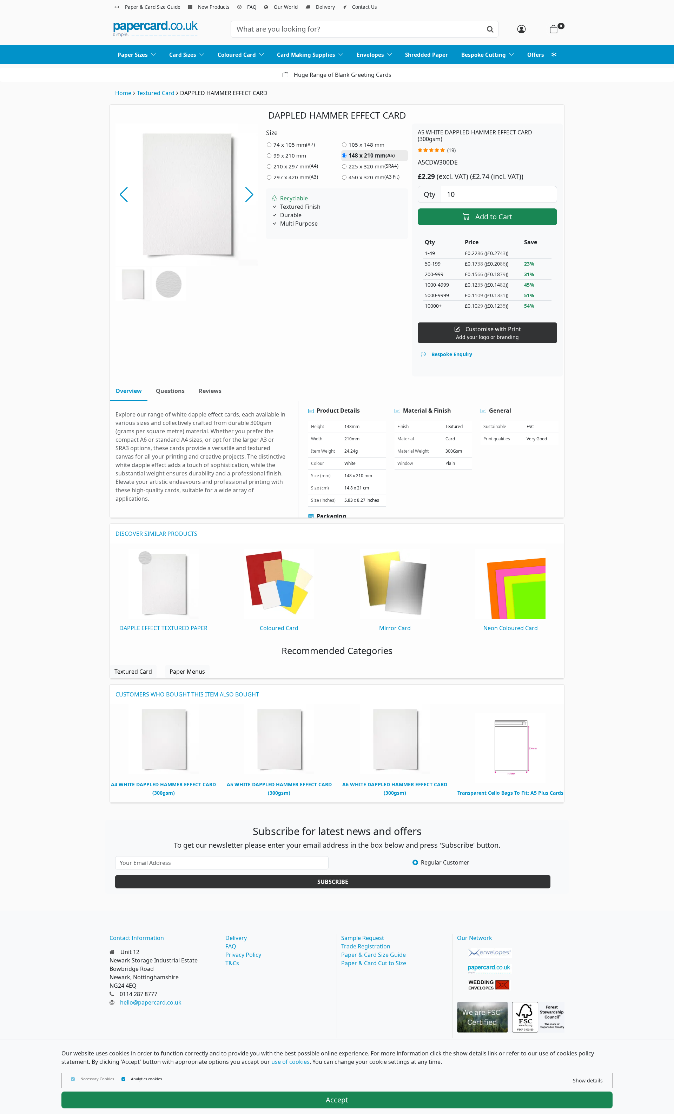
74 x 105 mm (294, 144)
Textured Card (155, 93)
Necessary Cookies (97, 1078)
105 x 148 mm (366, 144)
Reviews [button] (210, 391)
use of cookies (290, 1062)
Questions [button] (170, 391)
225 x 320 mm (373, 166)
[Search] (490, 29)
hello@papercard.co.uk (150, 1002)
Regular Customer (445, 862)
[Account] (521, 29)
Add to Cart (493, 216)
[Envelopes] (490, 953)
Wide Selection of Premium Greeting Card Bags (525, 75)
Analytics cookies (146, 1078)
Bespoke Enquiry (451, 354)
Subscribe (332, 882)
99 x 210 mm (289, 155)
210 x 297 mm (295, 166)
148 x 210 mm (372, 155)
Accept (337, 1100)
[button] (249, 194)
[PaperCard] (490, 969)
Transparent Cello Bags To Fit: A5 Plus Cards (510, 792)
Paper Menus (187, 671)
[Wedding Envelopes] (490, 985)
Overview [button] (128, 391)
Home (123, 93)
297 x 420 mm (295, 177)
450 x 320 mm (374, 177)
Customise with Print (488, 332)
